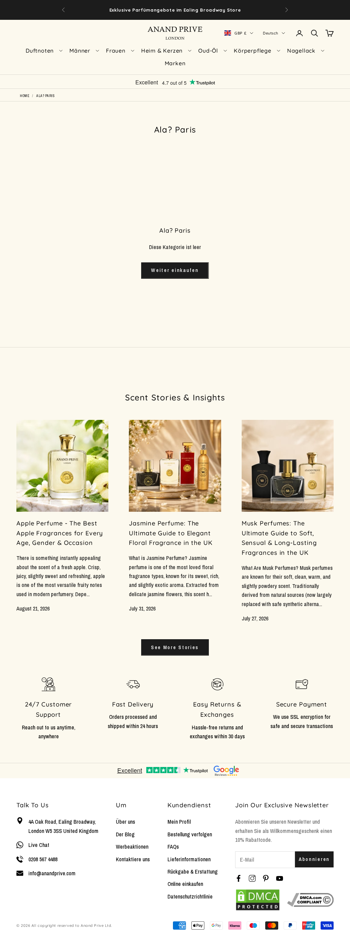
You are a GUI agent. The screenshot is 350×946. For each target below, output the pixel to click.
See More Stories (175, 647)
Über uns (125, 821)
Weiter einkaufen (175, 270)
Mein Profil (179, 821)
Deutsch (270, 33)
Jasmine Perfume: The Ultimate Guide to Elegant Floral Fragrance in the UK (170, 533)
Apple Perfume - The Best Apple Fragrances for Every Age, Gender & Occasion (59, 533)
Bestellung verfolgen (189, 834)
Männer (79, 50)
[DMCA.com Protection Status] (257, 900)
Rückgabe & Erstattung (192, 871)
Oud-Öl (208, 50)
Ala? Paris (45, 96)
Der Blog (125, 834)
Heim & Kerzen (162, 50)
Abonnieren (314, 859)
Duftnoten (40, 50)
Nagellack (301, 50)
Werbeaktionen (132, 846)
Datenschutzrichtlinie (190, 896)
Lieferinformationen (189, 859)
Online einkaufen (185, 884)
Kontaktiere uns (133, 859)
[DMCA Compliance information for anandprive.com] (310, 900)
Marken (175, 63)
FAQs (173, 846)
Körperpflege (252, 50)
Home (24, 96)
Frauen (115, 50)
